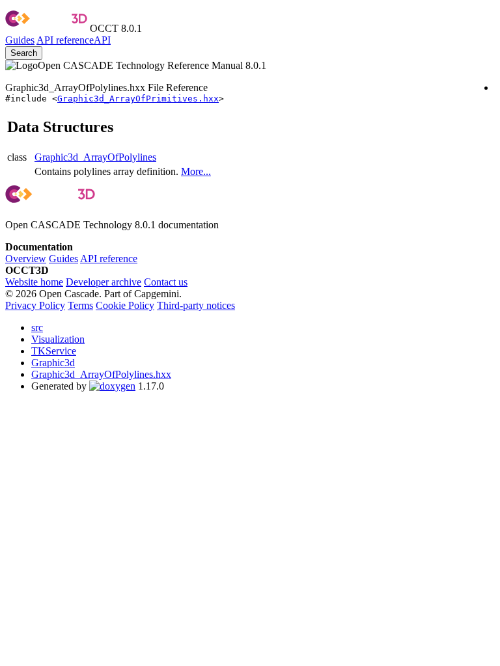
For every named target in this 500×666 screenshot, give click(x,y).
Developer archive (103, 281)
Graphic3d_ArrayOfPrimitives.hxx (138, 98)
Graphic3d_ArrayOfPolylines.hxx (101, 374)
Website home (34, 281)
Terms (80, 305)
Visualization (58, 339)
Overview (25, 258)
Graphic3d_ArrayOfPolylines (95, 157)
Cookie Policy (125, 305)
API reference (108, 258)
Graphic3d (53, 362)
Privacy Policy (35, 305)
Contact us (166, 281)
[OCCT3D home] (46, 28)
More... (196, 171)
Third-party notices (196, 305)
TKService (53, 350)
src (37, 327)
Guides (20, 40)
